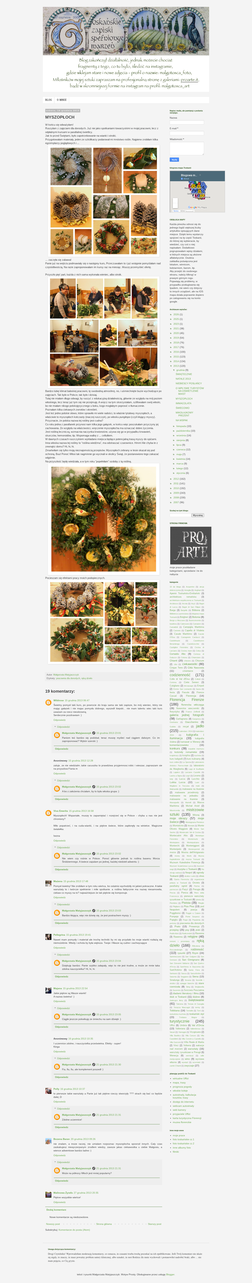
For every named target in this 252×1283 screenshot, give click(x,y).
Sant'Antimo (176, 970)
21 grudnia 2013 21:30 (108, 1064)
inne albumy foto (182, 1147)
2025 (176, 319)
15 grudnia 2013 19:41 (78, 934)
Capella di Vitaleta (194, 630)
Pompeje (174, 916)
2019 (176, 337)
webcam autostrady (183, 1106)
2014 (176, 361)
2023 (176, 323)
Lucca (182, 779)
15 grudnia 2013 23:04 (108, 961)
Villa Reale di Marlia (194, 1042)
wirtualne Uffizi (181, 1078)
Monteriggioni (192, 846)
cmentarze (188, 671)
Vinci (175, 1045)
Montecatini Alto (179, 835)
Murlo (189, 856)
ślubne (196, 996)
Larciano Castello (192, 772)
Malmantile (174, 789)
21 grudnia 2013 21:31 (108, 1114)
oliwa (201, 876)
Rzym (195, 953)
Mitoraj (196, 815)
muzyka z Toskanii (187, 869)
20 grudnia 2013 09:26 (83, 1139)
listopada (181, 426)
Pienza (184, 893)
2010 (176, 488)
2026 (176, 314)
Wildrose (58, 700)
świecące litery (176, 1000)
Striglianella (199, 987)
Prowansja (194, 926)
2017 (176, 347)
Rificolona (196, 946)
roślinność (197, 949)
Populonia (196, 920)
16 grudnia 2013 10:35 (80, 1038)
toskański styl (196, 1014)
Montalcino (178, 825)
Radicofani (174, 933)
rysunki (181, 953)
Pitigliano (176, 906)
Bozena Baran (61, 1139)
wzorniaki (196, 1062)
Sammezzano (175, 957)
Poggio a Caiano (193, 913)
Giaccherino (191, 722)
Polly (56, 1089)
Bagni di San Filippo (191, 607)
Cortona (173, 682)
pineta (198, 900)
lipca (179, 444)
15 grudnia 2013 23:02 (108, 786)
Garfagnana (182, 719)
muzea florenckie (182, 1122)
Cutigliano (174, 686)
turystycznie (179, 1021)
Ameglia (187, 590)
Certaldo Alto (177, 653)
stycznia (181, 473)
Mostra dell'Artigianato (192, 852)
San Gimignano (191, 959)
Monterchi (174, 846)
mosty (177, 856)
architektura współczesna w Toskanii (185, 600)
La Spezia (187, 762)
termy (197, 1007)
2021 (176, 328)
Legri (188, 776)
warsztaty (193, 1048)
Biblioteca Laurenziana (179, 614)
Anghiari (197, 590)
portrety (173, 923)
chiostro (187, 661)
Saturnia (173, 977)
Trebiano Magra (188, 1017)
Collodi (197, 679)
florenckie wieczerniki (187, 708)
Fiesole (185, 692)
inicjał (186, 726)
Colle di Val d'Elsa (180, 679)
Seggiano (184, 977)
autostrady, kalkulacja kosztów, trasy (184, 1096)
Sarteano (173, 973)
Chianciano (196, 657)
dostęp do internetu (183, 1101)
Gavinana (174, 722)
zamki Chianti (175, 1066)
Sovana (188, 980)
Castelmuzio (175, 641)
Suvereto (176, 990)
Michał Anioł (192, 806)
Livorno (197, 776)
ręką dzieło (86, 678)
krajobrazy (174, 755)
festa (172, 692)
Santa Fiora (194, 970)
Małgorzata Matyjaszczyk (76, 733)
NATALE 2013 (183, 378)
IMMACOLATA (183, 403)
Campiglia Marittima (193, 627)
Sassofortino (195, 973)
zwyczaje (189, 1065)
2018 (176, 342)
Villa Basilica (175, 1036)
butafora (173, 624)
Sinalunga (174, 980)
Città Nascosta (196, 667)
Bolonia (196, 617)
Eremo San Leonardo (182, 689)
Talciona (179, 1004)
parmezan (174, 889)
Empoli (200, 686)
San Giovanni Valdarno (179, 963)
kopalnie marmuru (196, 749)
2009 (176, 493)
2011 (176, 483)
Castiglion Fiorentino (179, 647)
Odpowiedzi (63, 727)
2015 (176, 356)
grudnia (180, 370)
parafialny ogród (178, 886)
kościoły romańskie (186, 752)
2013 (176, 366)
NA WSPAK (182, 420)
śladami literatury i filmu (186, 993)
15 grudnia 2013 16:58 (81, 811)
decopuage (188, 686)
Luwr (197, 782)
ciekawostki (189, 664)
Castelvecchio (193, 644)
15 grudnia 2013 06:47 (77, 700)
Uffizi (172, 1025)
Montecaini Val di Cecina (190, 832)
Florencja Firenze (187, 699)
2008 (176, 497)
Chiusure (199, 661)
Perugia (196, 889)
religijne (192, 936)
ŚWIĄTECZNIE (184, 374)
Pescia (172, 893)
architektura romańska (183, 597)
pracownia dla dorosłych (68, 678)
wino (187, 1058)
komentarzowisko (179, 745)
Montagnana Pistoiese (195, 822)
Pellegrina (59, 934)
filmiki (176, 1151)
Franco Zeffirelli (193, 712)
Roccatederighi (176, 950)
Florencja (191, 695)
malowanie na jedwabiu (184, 796)
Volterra (187, 1045)
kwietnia (181, 459)
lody (171, 779)
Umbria (183, 1025)
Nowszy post (53, 1224)
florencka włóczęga (192, 704)
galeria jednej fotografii (187, 715)
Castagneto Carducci (190, 637)
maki (198, 786)
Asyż (193, 604)
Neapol (188, 872)
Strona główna (104, 1224)
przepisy (174, 929)
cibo (175, 664)
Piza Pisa (189, 906)
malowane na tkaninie (193, 789)
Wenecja (174, 1055)
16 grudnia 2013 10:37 (72, 1089)
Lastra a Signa (176, 776)
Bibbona (196, 610)
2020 (176, 333)
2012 (176, 478)
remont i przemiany (180, 941)
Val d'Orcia (198, 1025)
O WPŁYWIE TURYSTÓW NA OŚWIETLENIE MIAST (190, 391)
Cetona (184, 657)
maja (179, 454)
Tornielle (189, 1011)
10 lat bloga (175, 587)
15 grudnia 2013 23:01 (108, 733)
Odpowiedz (59, 720)
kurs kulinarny (194, 759)
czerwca (181, 449)
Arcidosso (174, 604)
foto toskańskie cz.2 (183, 1143)
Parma (197, 886)
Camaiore (197, 624)
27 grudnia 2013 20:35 (86, 1192)
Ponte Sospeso (192, 917)
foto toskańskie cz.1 (183, 1139)
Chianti (173, 660)
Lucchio (195, 779)
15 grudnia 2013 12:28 (80, 760)
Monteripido (175, 849)
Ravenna (199, 933)
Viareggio (182, 1032)
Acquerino (190, 587)
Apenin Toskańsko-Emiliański (185, 593)
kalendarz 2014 (185, 731)
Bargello (184, 610)
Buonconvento (195, 620)
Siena (195, 976)
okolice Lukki (189, 876)
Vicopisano (195, 1032)
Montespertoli (194, 849)
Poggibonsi (175, 913)
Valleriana (180, 1028)
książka (186, 755)
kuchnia (197, 755)
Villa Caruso (190, 1036)
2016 (176, 351)
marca (180, 463)
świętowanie (196, 1000)
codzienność (180, 675)
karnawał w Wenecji (190, 742)
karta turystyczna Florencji (187, 1118)
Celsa (198, 651)
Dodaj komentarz (56, 1209)
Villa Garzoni (175, 1042)
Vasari (172, 1032)
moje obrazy (178, 818)
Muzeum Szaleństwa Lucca (181, 866)
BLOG (48, 100)
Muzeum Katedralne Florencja (185, 862)
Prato (177, 926)
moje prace (179, 1135)
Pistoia (186, 902)
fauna (198, 689)
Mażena (57, 881)
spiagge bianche (187, 983)
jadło (200, 726)
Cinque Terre (176, 668)
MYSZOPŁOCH (184, 398)
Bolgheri (184, 617)
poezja (194, 910)
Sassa (184, 973)
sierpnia (181, 440)
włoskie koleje (180, 1090)
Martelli (188, 802)
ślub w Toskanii (178, 996)
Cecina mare (186, 651)
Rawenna (178, 937)
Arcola (184, 604)
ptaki (198, 930)
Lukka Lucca (177, 782)
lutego (180, 468)
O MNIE (62, 100)
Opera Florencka (181, 879)
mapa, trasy (179, 1082)
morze (173, 852)
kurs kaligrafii (176, 759)
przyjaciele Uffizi (181, 1114)
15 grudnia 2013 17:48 (75, 881)
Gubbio (173, 727)
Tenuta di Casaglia (196, 1004)
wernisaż (190, 1056)
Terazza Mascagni (182, 1007)
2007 (176, 502)
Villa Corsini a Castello (191, 1039)
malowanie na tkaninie (184, 799)
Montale (191, 826)
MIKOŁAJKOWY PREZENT (184, 414)
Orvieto (196, 883)
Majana (57, 988)
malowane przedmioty (187, 792)
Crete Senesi (191, 682)
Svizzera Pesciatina (194, 990)
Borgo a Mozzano (177, 620)
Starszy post (154, 1224)
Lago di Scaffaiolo (196, 769)
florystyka (174, 711)
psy (187, 929)
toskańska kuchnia (178, 1014)
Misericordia (175, 810)
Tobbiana (175, 1010)
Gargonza (196, 719)
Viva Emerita (60, 811)
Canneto (177, 630)
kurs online (174, 762)
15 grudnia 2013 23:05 (108, 1014)
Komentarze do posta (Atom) (74, 1229)
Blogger (170, 1274)
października (183, 430)
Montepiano (174, 842)
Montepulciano (193, 842)
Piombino (173, 903)
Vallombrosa (195, 1029)
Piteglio (201, 903)
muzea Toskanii (193, 859)
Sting (188, 987)
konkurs (175, 748)
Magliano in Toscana (179, 786)
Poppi (185, 920)
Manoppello (174, 802)
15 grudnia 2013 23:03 (108, 910)
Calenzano (184, 624)
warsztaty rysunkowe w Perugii (185, 1052)
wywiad (185, 1062)
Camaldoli (174, 627)
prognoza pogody (182, 1086)
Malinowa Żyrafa (63, 1192)
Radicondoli (187, 933)
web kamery (179, 1109)
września (181, 435)
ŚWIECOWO (182, 408)
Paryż (185, 889)
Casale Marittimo (183, 634)
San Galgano (190, 957)
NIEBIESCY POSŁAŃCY (189, 383)
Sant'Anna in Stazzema (190, 967)
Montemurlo (193, 839)
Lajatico (176, 772)
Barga (173, 610)
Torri (199, 1011)
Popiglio (174, 920)
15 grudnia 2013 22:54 (75, 988)
